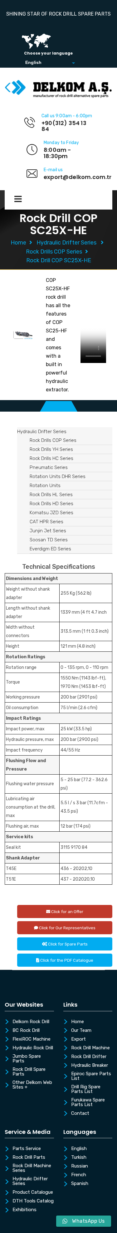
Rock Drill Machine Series (31, 1168)
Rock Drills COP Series (54, 251)
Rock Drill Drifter (88, 1056)
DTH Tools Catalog (33, 1201)
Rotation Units (45, 485)
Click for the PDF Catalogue (66, 960)
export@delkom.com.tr (78, 177)
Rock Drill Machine (90, 1048)
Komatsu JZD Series (51, 512)
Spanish (79, 1183)
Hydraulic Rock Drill (32, 1048)
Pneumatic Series (49, 467)
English (79, 1148)
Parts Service (26, 1148)
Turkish (78, 1157)
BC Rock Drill (26, 1030)
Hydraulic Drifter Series (66, 242)
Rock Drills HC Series (51, 458)
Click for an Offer (66, 911)
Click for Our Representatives (66, 928)
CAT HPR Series (46, 522)
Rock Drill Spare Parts (29, 1072)
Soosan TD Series (49, 540)
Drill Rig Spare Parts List (85, 1089)
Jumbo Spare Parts (26, 1059)
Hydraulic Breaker (89, 1065)
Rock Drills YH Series (51, 449)
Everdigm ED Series (50, 549)
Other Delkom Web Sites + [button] (32, 1085)
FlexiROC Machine (31, 1039)
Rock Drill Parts (28, 1157)
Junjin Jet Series (48, 531)
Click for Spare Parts (67, 944)
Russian (79, 1166)
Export (78, 1039)
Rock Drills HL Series (51, 494)
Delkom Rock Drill (30, 1021)
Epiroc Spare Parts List (91, 1076)
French (78, 1175)
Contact (80, 1113)
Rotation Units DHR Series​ (57, 476)
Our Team (81, 1030)
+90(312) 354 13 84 (63, 126)
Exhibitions (24, 1209)
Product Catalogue (32, 1192)
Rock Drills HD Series (51, 503)
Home (18, 242)
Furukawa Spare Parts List (88, 1102)
